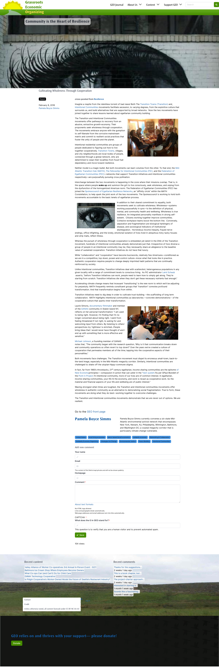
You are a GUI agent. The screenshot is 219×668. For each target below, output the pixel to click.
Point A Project (86, 376)
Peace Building (144, 441)
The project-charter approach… (129, 579)
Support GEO (171, 5)
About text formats (84, 504)
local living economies (97, 437)
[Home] (12, 8)
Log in (87, 601)
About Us (132, 5)
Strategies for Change (109, 441)
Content (150, 5)
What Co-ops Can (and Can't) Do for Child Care (48, 573)
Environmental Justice (128, 441)
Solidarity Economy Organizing (87, 441)
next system (148, 372)
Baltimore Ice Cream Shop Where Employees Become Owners (54, 570)
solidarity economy (140, 437)
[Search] (216, 4)
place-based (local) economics (119, 437)
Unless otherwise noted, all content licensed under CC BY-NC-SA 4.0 (51, 609)
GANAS (84, 309)
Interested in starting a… (125, 585)
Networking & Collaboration (159, 437)
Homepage (80, 473)
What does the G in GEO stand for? (92, 520)
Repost (42, 99)
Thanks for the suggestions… (128, 567)
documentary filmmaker (100, 305)
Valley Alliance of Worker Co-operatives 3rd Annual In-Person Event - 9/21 (60, 567)
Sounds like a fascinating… (127, 591)
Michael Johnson (83, 341)
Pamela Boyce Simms (49, 108)
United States (81, 437)
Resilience (99, 99)
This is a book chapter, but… (127, 573)
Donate (16, 643)
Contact (27, 600)
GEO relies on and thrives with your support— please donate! (64, 636)
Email (77, 461)
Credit (26, 604)
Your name (80, 452)
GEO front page (96, 411)
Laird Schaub (168, 272)
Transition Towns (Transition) (154, 104)
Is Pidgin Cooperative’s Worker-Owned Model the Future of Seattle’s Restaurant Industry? (67, 579)
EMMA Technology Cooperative (40, 576)
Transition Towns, (106, 150)
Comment (79, 482)
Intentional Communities (86, 107)
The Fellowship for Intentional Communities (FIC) (129, 171)
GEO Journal (116, 5)
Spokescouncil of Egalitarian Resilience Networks (108, 191)
